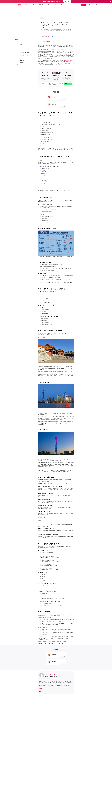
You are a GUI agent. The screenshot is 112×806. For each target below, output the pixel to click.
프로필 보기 (41, 688)
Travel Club (50, 4)
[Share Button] (70, 41)
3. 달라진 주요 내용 (20, 49)
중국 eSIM (53, 63)
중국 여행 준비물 (67, 60)
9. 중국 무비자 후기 (20, 62)
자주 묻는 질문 (40, 4)
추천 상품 (18, 64)
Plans (46, 4)
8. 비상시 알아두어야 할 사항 (22, 60)
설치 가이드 (34, 4)
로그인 (83, 4)
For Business (62, 4)
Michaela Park (46, 36)
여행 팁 (42, 18)
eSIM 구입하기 (67, 1)
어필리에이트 (56, 4)
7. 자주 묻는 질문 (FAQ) (21, 58)
